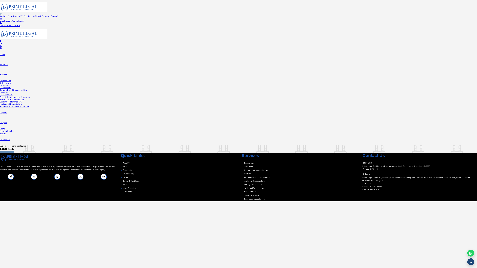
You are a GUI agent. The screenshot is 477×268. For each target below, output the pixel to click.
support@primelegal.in (374, 181)
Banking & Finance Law (253, 185)
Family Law (5, 85)
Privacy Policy (128, 174)
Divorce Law (5, 88)
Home (2, 55)
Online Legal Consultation (254, 199)
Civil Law (4, 92)
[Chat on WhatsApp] (470, 253)
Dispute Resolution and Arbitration (15, 97)
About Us (4, 65)
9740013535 (377, 186)
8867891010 (375, 189)
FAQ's (125, 167)
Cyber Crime (5, 83)
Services (3, 75)
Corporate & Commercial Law (256, 170)
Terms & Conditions (131, 181)
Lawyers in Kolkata (251, 195)
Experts (3, 113)
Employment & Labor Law (254, 181)
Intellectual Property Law (11, 104)
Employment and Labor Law (12, 99)
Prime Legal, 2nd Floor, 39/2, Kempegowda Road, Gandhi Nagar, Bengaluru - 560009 (396, 166)
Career (125, 177)
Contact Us (5, 140)
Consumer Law (6, 95)
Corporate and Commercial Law (14, 90)
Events (3, 133)
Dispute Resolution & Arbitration (257, 177)
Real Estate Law (250, 192)
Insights (3, 123)
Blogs (2, 129)
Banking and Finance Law (11, 102)
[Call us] (470, 261)
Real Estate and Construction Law (14, 107)
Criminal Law (5, 81)
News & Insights (7, 131)
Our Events (127, 192)
